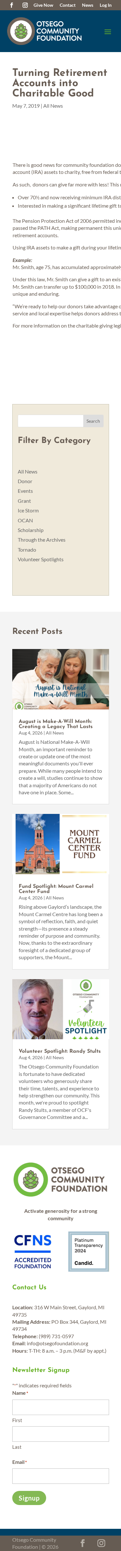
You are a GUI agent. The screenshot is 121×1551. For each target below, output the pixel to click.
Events (25, 491)
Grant (24, 501)
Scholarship (31, 530)
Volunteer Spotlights (41, 559)
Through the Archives (42, 540)
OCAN (25, 520)
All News (53, 106)
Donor (25, 481)
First (17, 1420)
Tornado (27, 549)
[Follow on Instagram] (25, 5)
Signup (29, 1498)
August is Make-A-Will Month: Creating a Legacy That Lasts (56, 724)
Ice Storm (28, 510)
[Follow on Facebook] (11, 5)
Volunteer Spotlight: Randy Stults (60, 1051)
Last (17, 1447)
